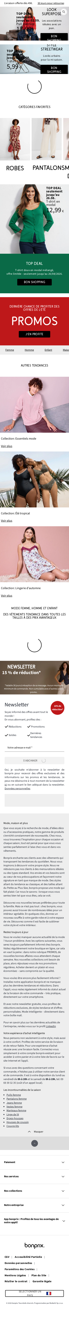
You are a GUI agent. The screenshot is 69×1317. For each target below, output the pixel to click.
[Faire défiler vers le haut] (34, 1143)
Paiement (9, 1162)
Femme (9, 350)
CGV (7, 1257)
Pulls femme (14, 1095)
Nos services (11, 1176)
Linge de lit (13, 1115)
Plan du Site (38, 1275)
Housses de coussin (18, 1122)
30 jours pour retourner (51, 3)
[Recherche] (64, 12)
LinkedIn (51, 1026)
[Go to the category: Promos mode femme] (34, 321)
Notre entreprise (14, 1205)
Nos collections (13, 1191)
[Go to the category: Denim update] (34, 24)
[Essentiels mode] (34, 412)
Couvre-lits (13, 1126)
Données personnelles (17, 789)
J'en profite (34, 334)
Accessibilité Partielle (28, 1257)
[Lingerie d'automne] (34, 562)
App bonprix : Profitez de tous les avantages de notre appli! (31, 1221)
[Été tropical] (34, 487)
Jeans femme (14, 1103)
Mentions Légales (15, 1275)
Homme (29, 350)
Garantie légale (42, 1281)
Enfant (48, 350)
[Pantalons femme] (47, 145)
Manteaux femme (16, 1110)
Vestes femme (14, 1107)
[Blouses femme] (34, 219)
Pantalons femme (17, 1099)
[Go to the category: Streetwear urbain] (34, 59)
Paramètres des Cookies (19, 1269)
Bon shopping (54, 38)
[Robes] (15, 145)
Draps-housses (15, 1118)
